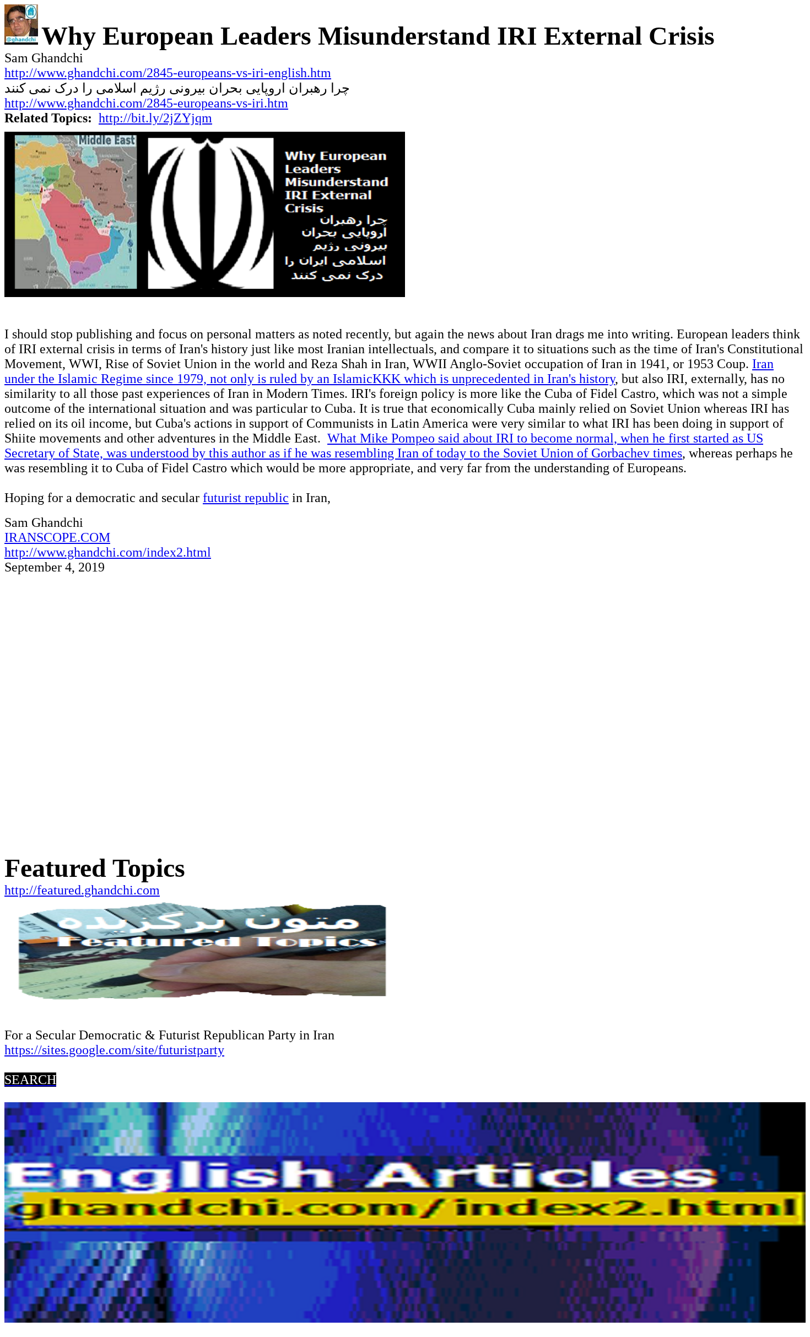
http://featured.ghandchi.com (82, 890)
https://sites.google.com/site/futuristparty (114, 1050)
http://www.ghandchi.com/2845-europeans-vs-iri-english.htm (167, 73)
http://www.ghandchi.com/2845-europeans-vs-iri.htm (146, 103)
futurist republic (246, 497)
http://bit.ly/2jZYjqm (155, 118)
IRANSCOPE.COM (57, 537)
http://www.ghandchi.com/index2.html (107, 552)
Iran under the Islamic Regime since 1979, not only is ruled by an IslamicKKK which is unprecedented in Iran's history (389, 371)
